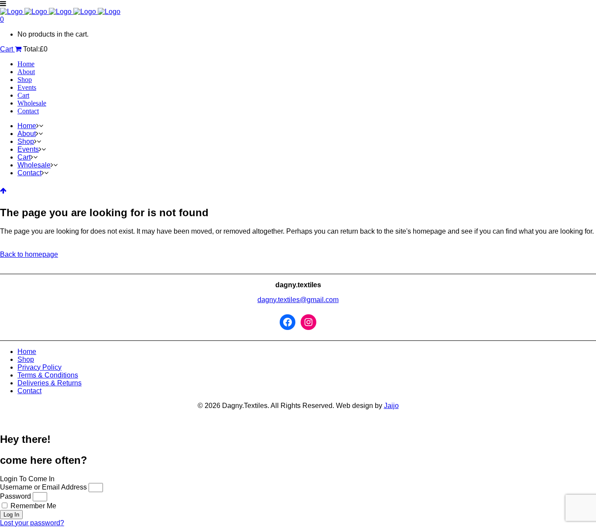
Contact (29, 390)
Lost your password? (32, 523)
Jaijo (391, 405)
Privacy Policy (39, 367)
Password (15, 496)
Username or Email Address (43, 487)
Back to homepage (29, 254)
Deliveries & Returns (49, 383)
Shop (25, 359)
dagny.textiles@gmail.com (298, 299)
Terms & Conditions (47, 375)
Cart (7, 49)
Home (26, 351)
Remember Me (32, 506)
